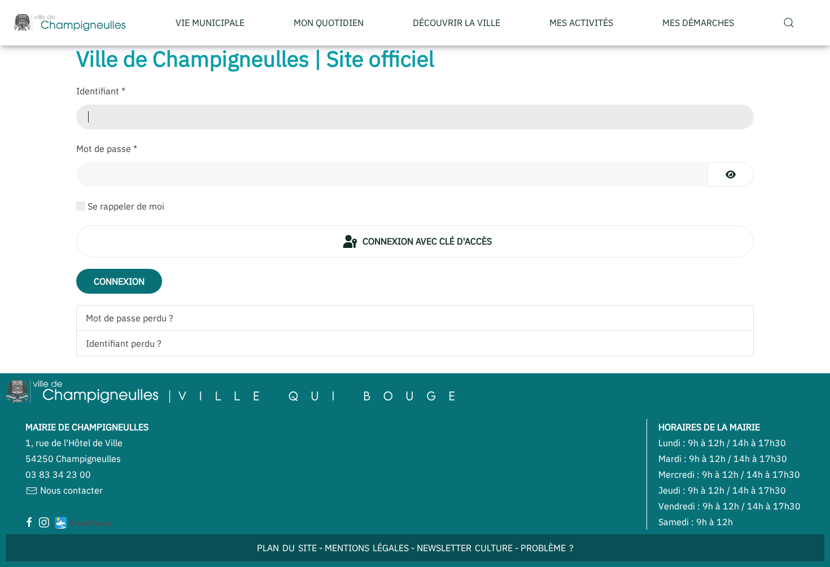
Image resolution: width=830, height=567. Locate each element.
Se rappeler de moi (126, 206)
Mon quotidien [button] (329, 22)
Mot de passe (106, 148)
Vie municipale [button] (210, 22)
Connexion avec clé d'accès (426, 241)
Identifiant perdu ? (123, 343)
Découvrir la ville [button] (456, 22)
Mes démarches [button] (698, 22)
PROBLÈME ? (547, 547)
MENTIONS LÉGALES (367, 547)
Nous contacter (70, 490)
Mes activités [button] (581, 22)
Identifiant (100, 91)
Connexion (119, 281)
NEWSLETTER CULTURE (465, 547)
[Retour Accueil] (69, 22)
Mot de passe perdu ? (129, 318)
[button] (788, 22)
